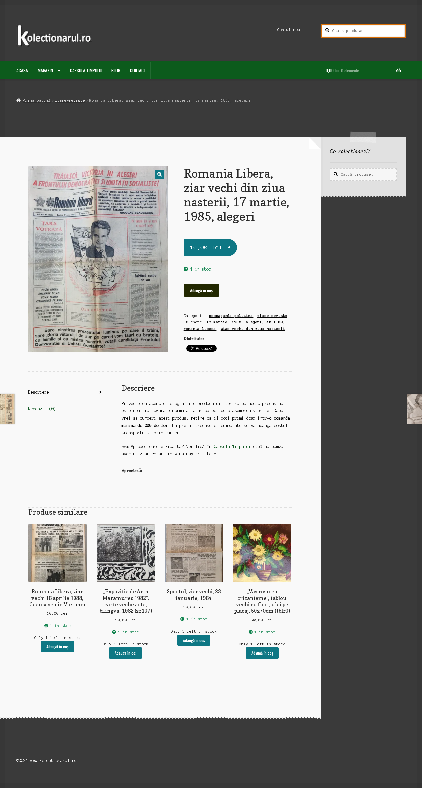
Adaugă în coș (201, 290)
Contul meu (288, 30)
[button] (159, 174)
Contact (138, 70)
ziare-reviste (70, 100)
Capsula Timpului (86, 70)
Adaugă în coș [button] (57, 646)
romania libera (200, 329)
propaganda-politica (231, 316)
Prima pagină (36, 100)
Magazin (45, 70)
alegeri (254, 322)
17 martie (217, 322)
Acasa (22, 70)
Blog (115, 70)
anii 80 (275, 322)
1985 (236, 322)
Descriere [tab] (38, 392)
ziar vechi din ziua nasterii (253, 329)
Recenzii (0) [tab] (42, 409)
